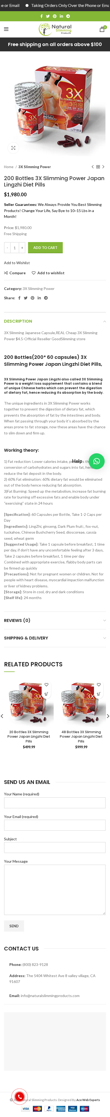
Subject (10, 839)
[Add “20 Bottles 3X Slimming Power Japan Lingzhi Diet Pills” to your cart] (46, 694)
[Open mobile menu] (6, 29)
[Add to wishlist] (46, 685)
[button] (97, 461)
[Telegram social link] (68, 16)
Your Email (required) (21, 816)
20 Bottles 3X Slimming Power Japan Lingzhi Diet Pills (28, 737)
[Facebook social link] (41, 16)
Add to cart (45, 248)
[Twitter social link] (47, 16)
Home (9, 167)
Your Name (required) (21, 794)
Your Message (16, 861)
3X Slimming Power (34, 167)
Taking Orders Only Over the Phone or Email (61, 5)
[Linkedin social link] (61, 16)
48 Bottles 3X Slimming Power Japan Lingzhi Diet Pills (81, 737)
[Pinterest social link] (54, 16)
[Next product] (103, 167)
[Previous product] (92, 167)
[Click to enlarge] (13, 148)
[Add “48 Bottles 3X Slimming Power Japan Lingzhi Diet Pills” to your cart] (98, 694)
